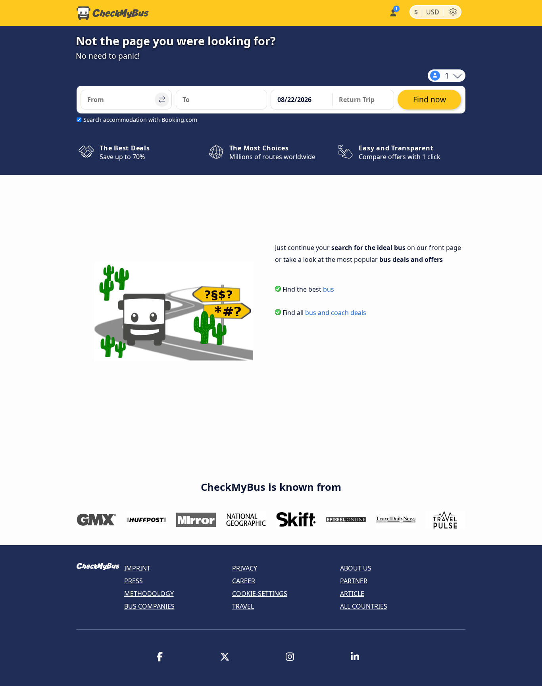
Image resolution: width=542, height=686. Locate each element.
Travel (243, 606)
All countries (363, 606)
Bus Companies (149, 606)
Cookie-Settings (259, 593)
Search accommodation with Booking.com (140, 119)
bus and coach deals (335, 312)
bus (328, 289)
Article (352, 593)
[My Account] (393, 12)
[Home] (113, 13)
